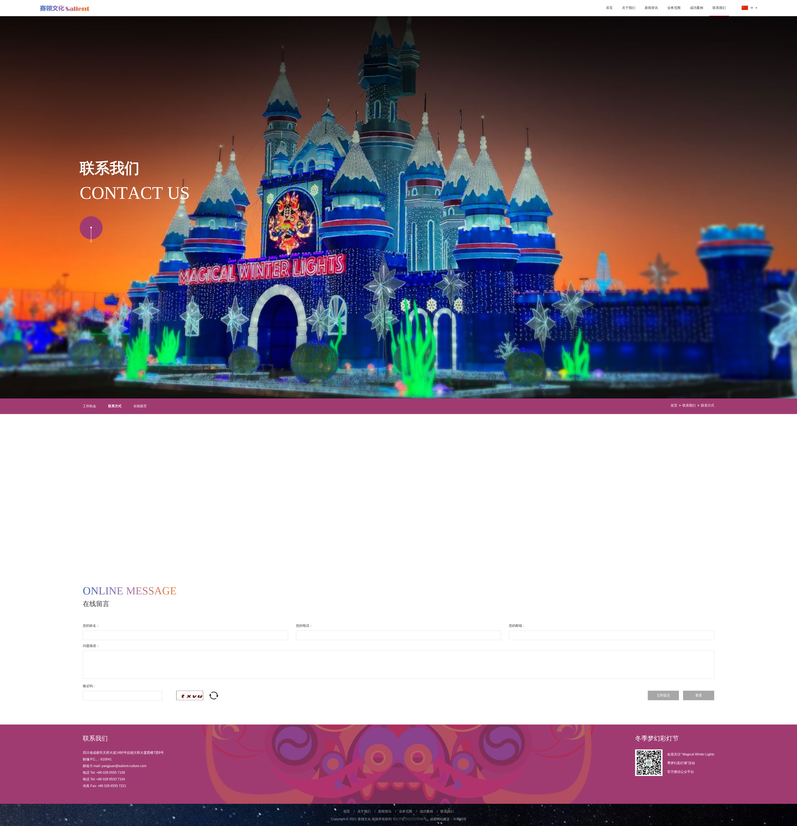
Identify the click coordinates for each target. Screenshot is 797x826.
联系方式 (707, 405)
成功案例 (696, 8)
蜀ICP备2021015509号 (409, 819)
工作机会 (89, 406)
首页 (609, 8)
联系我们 (719, 8)
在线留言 (140, 406)
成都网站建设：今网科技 (448, 819)
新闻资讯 (651, 8)
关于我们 (628, 8)
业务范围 (674, 8)
